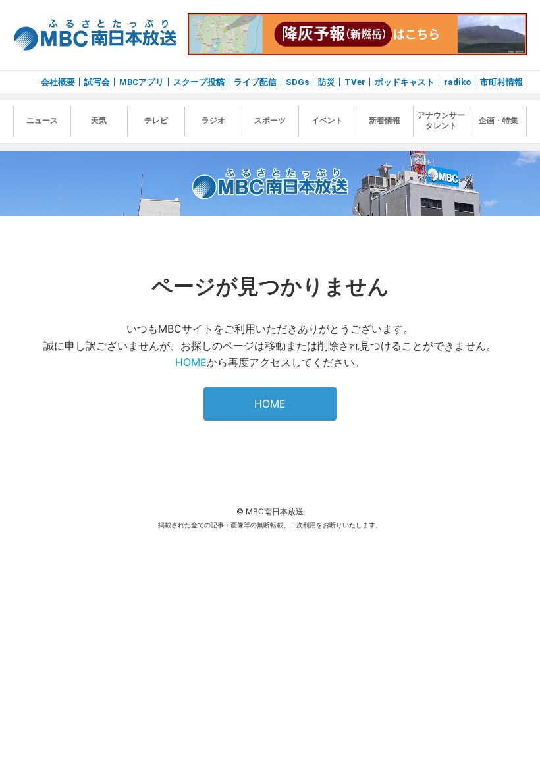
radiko (457, 82)
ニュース (42, 120)
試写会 (97, 82)
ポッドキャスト (405, 82)
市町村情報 (501, 82)
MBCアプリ (141, 82)
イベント (327, 120)
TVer (354, 82)
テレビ (156, 120)
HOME (191, 362)
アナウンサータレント (441, 120)
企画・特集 (498, 120)
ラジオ (213, 120)
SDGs (297, 82)
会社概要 (58, 82)
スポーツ (270, 120)
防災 (326, 82)
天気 (99, 120)
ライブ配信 (255, 82)
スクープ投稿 (199, 82)
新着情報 (384, 120)
